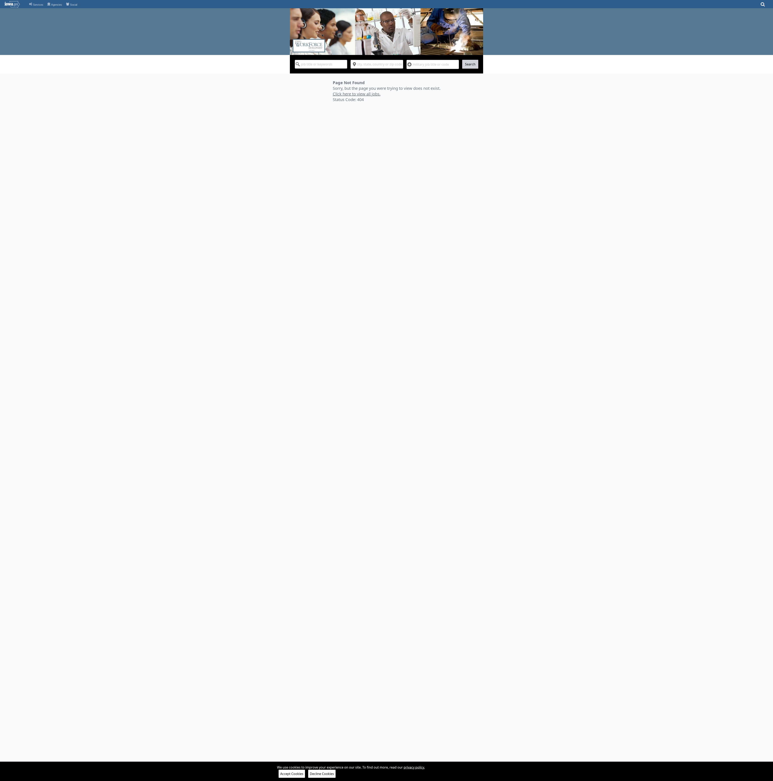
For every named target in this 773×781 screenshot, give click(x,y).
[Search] (763, 5)
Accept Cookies (291, 774)
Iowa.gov (14, 4)
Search (470, 64)
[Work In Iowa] (386, 31)
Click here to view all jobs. (356, 94)
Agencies (56, 4)
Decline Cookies (322, 774)
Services (37, 4)
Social (73, 4)
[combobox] (321, 64)
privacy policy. (414, 767)
